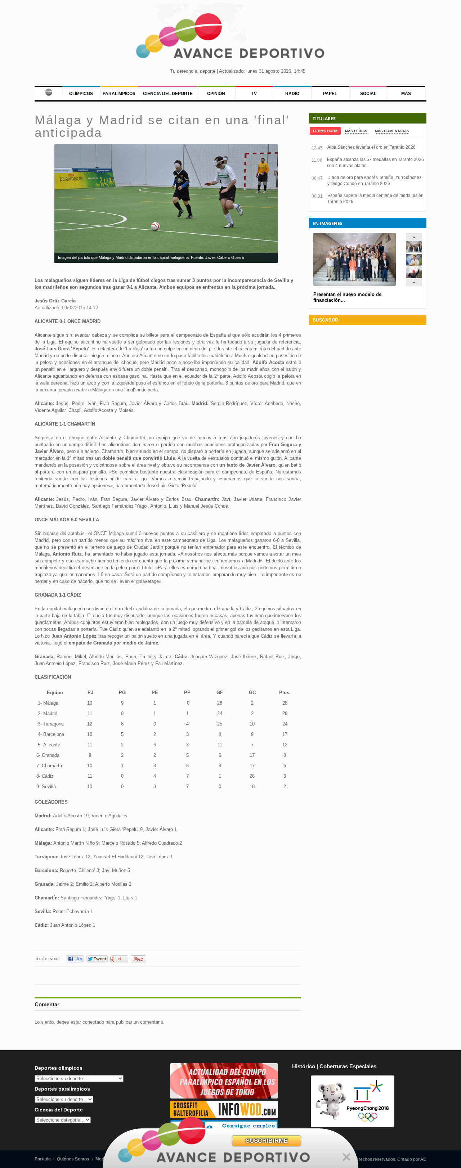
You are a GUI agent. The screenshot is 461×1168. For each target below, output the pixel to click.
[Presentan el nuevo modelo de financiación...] (414, 251)
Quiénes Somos (73, 1159)
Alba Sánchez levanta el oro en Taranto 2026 (371, 147)
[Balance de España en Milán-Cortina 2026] (414, 264)
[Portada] (48, 91)
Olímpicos (81, 93)
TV (254, 93)
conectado (93, 1022)
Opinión (216, 93)
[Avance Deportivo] (230, 38)
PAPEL (330, 93)
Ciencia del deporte (168, 93)
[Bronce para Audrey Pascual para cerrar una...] (414, 276)
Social (368, 93)
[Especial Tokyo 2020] (224, 1097)
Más (406, 93)
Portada (43, 1159)
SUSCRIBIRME (267, 1140)
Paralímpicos (119, 93)
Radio (292, 93)
